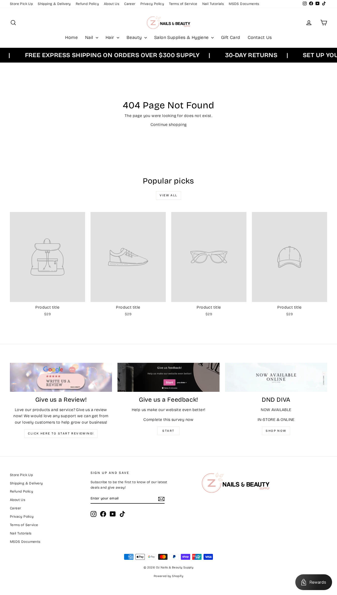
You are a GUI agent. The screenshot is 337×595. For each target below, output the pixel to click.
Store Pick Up (21, 4)
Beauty (135, 37)
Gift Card (230, 37)
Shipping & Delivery (54, 4)
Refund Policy (87, 4)
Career (129, 4)
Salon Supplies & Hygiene (182, 37)
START (168, 430)
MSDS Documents (244, 4)
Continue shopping (168, 124)
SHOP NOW (276, 430)
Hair (110, 37)
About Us (111, 4)
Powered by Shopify (168, 576)
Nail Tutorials (213, 4)
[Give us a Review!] (61, 377)
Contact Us (260, 37)
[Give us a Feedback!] (168, 377)
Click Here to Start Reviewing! (61, 433)
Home (71, 37)
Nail (89, 37)
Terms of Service (183, 4)
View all (168, 195)
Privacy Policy (152, 4)
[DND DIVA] (276, 377)
